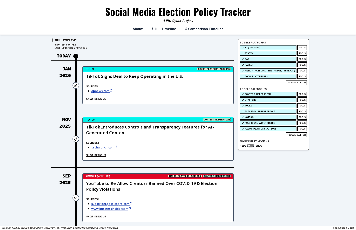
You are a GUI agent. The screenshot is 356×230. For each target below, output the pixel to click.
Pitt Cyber (173, 20)
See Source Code (343, 228)
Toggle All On (296, 82)
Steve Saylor (28, 228)
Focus (302, 47)
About (138, 29)
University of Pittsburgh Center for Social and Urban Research (80, 228)
